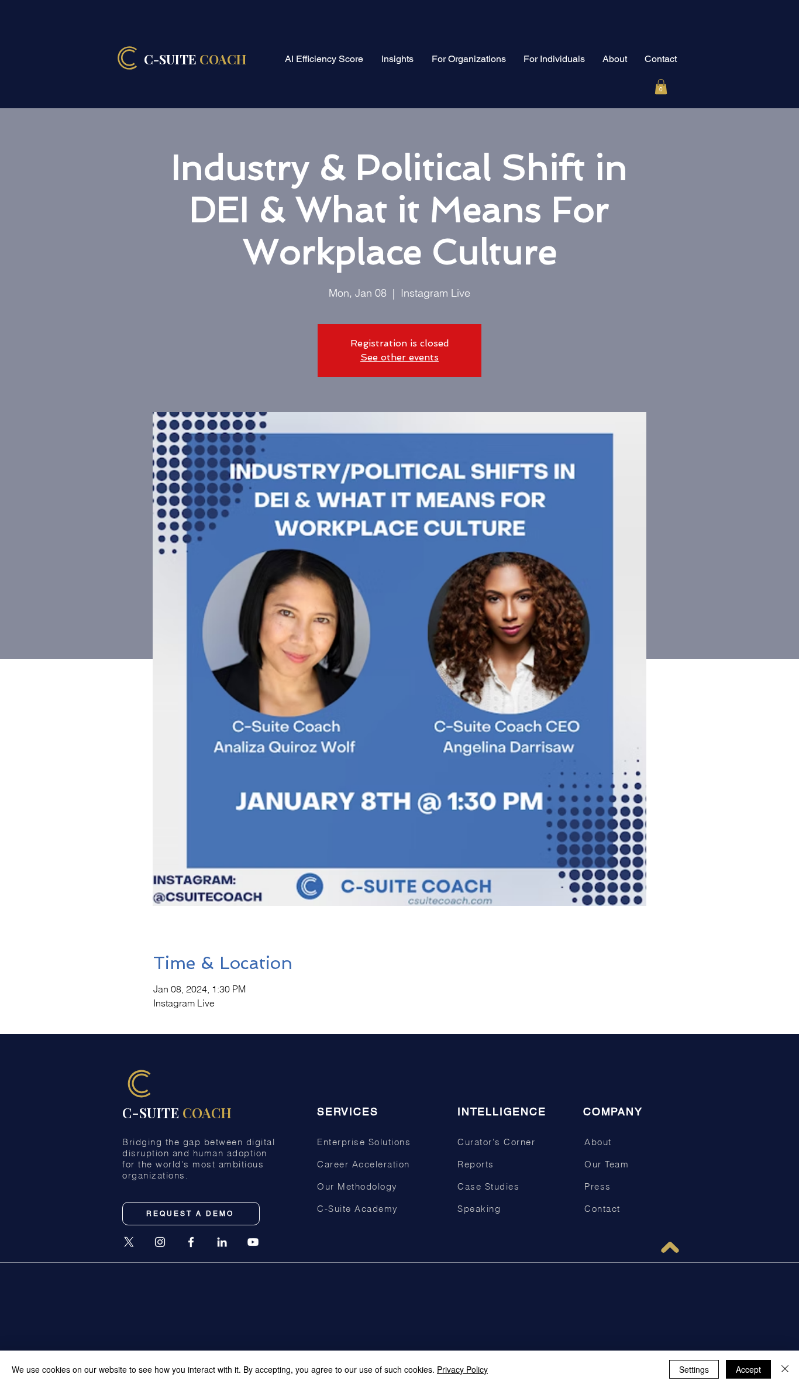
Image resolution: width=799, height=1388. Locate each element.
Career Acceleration (363, 1164)
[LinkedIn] (222, 1242)
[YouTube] (253, 1242)
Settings (694, 1369)
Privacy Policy (462, 1369)
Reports (475, 1164)
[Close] (785, 1369)
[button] (661, 86)
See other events (399, 357)
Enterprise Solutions (364, 1141)
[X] (129, 1242)
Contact (602, 1208)
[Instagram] (160, 1242)
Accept (748, 1369)
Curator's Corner (496, 1141)
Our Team (606, 1164)
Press (597, 1186)
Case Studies (488, 1186)
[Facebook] (191, 1242)
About (598, 1141)
